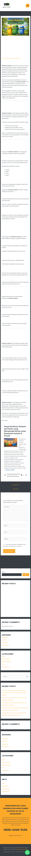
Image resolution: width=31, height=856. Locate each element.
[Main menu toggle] (27, 5)
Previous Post (15, 484)
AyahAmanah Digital (22, 849)
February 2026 (5, 645)
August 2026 (5, 637)
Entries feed (5, 786)
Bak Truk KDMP (6, 659)
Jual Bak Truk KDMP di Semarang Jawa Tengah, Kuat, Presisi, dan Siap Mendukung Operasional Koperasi (14, 588)
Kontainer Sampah (6, 661)
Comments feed (6, 789)
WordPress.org (5, 791)
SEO (3, 664)
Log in (3, 783)
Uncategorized (5, 667)
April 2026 (4, 640)
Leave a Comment (6, 58)
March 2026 (5, 642)
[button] (27, 852)
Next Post (15, 489)
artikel (13, 58)
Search (3, 572)
